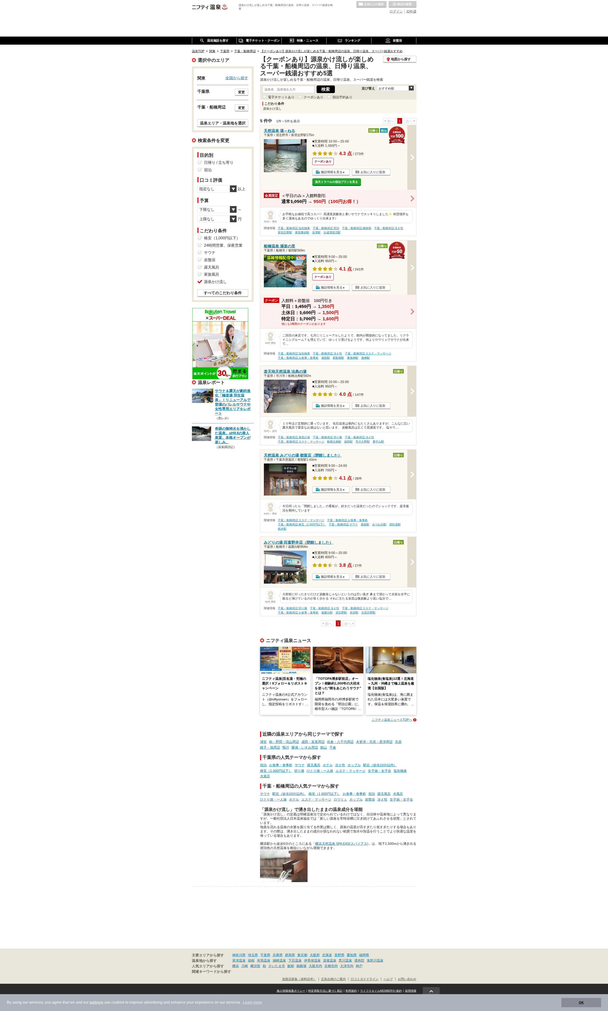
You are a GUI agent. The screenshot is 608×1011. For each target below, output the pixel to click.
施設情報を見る (331, 172)
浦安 (263, 742)
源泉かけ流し (215, 282)
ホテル (328, 765)
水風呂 (265, 776)
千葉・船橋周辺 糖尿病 (356, 228)
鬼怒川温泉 (375, 960)
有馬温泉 (263, 960)
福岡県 (364, 955)
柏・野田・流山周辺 (284, 742)
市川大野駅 (363, 441)
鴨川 (285, 747)
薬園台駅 (327, 612)
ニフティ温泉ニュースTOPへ (392, 720)
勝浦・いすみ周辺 (304, 747)
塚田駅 (325, 357)
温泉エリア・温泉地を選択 (223, 123)
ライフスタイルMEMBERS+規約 (381, 990)
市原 (398, 742)
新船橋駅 (338, 357)
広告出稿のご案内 (333, 979)
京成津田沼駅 (332, 232)
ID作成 (411, 11)
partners (96, 1002)
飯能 (290, 966)
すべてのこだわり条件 (223, 293)
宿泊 (263, 765)
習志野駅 (341, 612)
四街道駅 (395, 524)
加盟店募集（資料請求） (299, 979)
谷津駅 (316, 232)
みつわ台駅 (379, 524)
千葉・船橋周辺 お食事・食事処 (298, 357)
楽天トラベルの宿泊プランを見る (336, 182)
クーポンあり (313, 97)
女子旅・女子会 (379, 771)
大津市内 (346, 966)
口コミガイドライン (365, 979)
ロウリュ (340, 799)
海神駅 (365, 357)
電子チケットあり (281, 97)
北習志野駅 (368, 612)
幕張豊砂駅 (302, 232)
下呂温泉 (295, 960)
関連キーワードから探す (211, 971)
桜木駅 (282, 528)
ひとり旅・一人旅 (320, 771)
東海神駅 (352, 357)
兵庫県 (278, 955)
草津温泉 (239, 960)
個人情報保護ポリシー (291, 990)
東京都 (302, 955)
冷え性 (340, 765)
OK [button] (581, 1002)
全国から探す (236, 78)
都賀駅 (365, 524)
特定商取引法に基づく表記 (325, 990)
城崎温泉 (279, 960)
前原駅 (354, 612)
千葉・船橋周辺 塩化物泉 (294, 228)
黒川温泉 (345, 960)
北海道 (327, 955)
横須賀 (255, 966)
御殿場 (301, 966)
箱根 (251, 960)
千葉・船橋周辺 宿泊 (326, 228)
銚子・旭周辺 (270, 747)
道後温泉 (329, 960)
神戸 (359, 966)
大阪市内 (315, 966)
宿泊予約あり (342, 97)
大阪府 (315, 955)
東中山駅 (378, 441)
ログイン (396, 11)
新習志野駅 (285, 232)
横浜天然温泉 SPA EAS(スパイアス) (341, 844)
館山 (323, 747)
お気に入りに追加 (373, 172)
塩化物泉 (400, 771)
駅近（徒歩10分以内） (380, 765)
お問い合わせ (407, 979)
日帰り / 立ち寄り (218, 163)
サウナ (300, 765)
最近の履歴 (402, 4)
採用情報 (410, 990)
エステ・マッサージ (351, 771)
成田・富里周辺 (313, 742)
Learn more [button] (252, 1002)
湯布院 (359, 960)
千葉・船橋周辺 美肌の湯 (294, 437)
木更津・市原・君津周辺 (374, 742)
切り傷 (299, 771)
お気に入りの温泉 (371, 4)
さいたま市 (276, 966)
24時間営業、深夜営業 (223, 245)
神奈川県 (239, 955)
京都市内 (331, 966)
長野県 (339, 955)
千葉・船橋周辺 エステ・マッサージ (368, 353)
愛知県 (352, 955)
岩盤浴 (370, 799)
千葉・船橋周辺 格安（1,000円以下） (302, 524)
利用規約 (351, 990)
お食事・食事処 (280, 765)
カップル (354, 765)
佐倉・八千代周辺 (340, 742)
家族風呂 (211, 274)
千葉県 (265, 955)
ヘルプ (388, 979)
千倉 (332, 747)
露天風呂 (313, 765)
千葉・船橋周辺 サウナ (343, 524)
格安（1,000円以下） (276, 771)
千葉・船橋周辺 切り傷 (327, 437)
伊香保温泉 (312, 960)
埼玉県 (253, 955)
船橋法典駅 (334, 441)
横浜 (235, 966)
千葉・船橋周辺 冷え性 (388, 228)
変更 (241, 92)
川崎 (244, 966)
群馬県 (290, 955)
